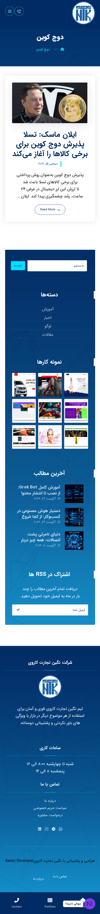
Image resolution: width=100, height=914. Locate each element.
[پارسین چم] (76, 437)
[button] (9, 11)
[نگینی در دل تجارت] (83, 13)
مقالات (47, 334)
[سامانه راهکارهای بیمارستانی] (24, 411)
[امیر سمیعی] (76, 411)
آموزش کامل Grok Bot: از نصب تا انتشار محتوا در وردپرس (39, 493)
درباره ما (50, 801)
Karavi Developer (19, 861)
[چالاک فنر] (24, 437)
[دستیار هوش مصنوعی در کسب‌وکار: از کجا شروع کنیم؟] (74, 517)
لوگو (47, 326)
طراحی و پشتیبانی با (78, 861)
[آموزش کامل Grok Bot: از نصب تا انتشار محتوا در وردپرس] (74, 493)
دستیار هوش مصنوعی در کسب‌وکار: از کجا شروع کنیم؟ (38, 516)
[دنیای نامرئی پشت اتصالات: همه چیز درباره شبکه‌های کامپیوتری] (74, 540)
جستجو (18, 265)
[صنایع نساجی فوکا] (50, 411)
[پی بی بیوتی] (50, 437)
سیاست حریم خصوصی (50, 808)
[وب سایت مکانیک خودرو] (50, 385)
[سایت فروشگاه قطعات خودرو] (24, 385)
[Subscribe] (18, 610)
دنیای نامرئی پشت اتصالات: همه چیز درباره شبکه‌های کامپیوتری (39, 540)
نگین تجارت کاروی (47, 861)
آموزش (47, 309)
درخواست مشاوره (50, 815)
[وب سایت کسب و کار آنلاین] (76, 385)
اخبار (48, 317)
